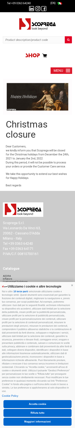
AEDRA (7, 276)
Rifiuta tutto (37, 412)
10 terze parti (20, 291)
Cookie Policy (10, 395)
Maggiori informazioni (37, 421)
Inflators (7, 278)
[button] (72, 285)
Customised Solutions (15, 281)
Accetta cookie (37, 404)
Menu (58, 71)
